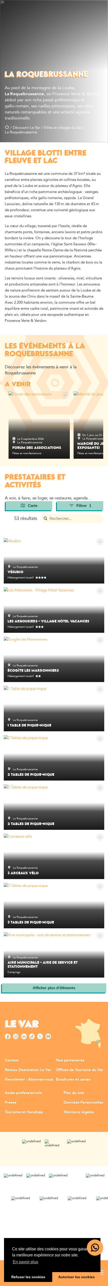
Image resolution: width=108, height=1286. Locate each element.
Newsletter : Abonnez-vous (29, 1079)
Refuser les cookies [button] (28, 1277)
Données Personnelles (83, 1102)
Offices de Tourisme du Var (79, 1070)
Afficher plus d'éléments (54, 988)
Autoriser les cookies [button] (76, 1277)
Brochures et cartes (73, 1079)
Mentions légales (79, 1112)
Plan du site (74, 1093)
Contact (12, 1060)
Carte (32, 505)
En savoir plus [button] (25, 1262)
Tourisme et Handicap (24, 1112)
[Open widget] (95, 1248)
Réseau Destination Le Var (28, 1070)
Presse (11, 1102)
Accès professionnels (23, 1093)
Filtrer (83, 505)
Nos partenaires (70, 1060)
